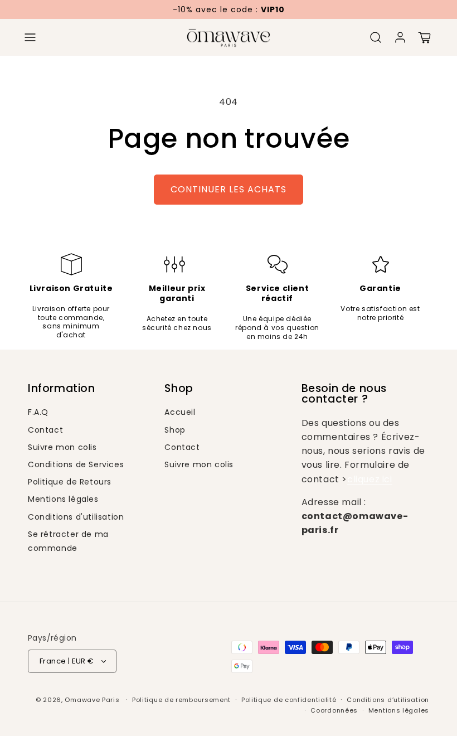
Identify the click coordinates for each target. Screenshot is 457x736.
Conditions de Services (76, 464)
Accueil (179, 412)
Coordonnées (334, 710)
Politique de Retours (69, 481)
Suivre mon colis (62, 447)
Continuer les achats (228, 189)
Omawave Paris (92, 699)
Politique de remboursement (181, 699)
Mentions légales (63, 499)
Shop (174, 429)
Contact (45, 429)
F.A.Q (38, 412)
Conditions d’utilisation (388, 699)
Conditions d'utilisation (76, 516)
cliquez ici (369, 479)
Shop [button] (178, 388)
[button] (30, 37)
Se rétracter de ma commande (68, 541)
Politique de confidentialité (289, 699)
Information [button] (61, 388)
